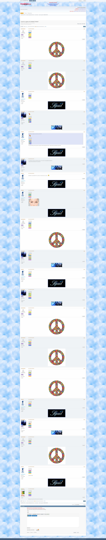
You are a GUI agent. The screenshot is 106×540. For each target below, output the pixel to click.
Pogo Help (57, 3)
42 (39, 26)
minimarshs (23, 60)
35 (32, 26)
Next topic (83, 23)
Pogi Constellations (50, 4)
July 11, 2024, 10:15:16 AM (31, 289)
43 (40, 26)
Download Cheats (49, 3)
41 (38, 26)
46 (43, 26)
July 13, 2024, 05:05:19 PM (31, 399)
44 (41, 26)
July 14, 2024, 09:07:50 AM (31, 419)
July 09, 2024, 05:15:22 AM (31, 60)
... (27, 26)
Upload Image (34, 515)
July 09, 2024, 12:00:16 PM (31, 111)
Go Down (22, 26)
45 (42, 26)
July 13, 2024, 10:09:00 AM (31, 368)
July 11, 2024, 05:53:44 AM (31, 269)
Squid (23, 91)
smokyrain (23, 111)
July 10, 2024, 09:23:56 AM (31, 173)
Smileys (29, 515)
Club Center (54, 3)
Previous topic (79, 23)
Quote (84, 39)
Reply (84, 26)
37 (34, 26)
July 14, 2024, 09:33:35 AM (31, 466)
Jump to (73, 504)
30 (28, 26)
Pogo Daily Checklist (53, 5)
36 (33, 26)
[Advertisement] (53, 18)
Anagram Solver (56, 4)
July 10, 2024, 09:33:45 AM (31, 190)
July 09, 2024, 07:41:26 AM (31, 91)
